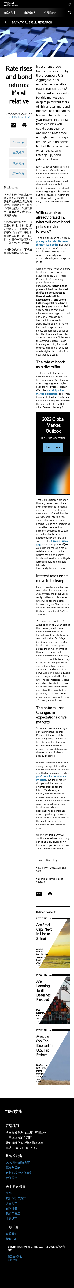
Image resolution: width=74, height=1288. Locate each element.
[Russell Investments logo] (11, 4)
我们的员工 (13, 1213)
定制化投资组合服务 (19, 1173)
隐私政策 (12, 1260)
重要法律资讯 (15, 1256)
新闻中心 (11, 1239)
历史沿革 (11, 1203)
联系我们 (11, 1234)
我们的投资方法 (16, 1198)
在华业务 (11, 1208)
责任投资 (11, 1178)
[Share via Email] (13, 125)
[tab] (69, 4)
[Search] (69, 12)
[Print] (24, 125)
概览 (9, 1193)
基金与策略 (13, 1167)
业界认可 (11, 1219)
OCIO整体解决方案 (18, 1162)
